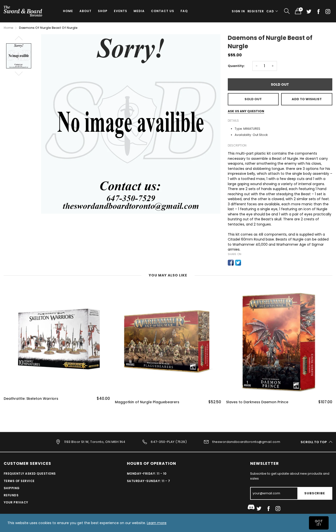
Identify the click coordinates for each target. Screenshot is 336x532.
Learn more (157, 522)
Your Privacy (16, 502)
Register (255, 11)
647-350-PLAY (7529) (169, 441)
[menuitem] (68, 11)
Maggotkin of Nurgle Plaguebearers (147, 402)
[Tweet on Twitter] (238, 263)
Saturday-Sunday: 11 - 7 (148, 481)
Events (120, 11)
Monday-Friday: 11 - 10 (147, 473)
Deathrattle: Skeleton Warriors (31, 398)
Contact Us (162, 11)
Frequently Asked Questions (30, 473)
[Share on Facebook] (231, 263)
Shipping (12, 488)
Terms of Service (19, 481)
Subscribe (314, 493)
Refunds (11, 495)
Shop (102, 11)
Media (139, 11)
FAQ (184, 11)
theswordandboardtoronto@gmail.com (246, 441)
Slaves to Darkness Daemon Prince (257, 402)
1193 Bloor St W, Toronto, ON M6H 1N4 (94, 441)
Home (68, 11)
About (85, 11)
